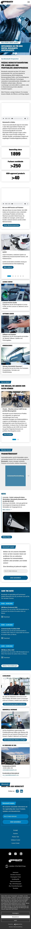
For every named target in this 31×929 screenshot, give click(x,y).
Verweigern (15, 913)
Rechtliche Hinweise (15, 874)
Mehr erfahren (8, 267)
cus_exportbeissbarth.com (11, 775)
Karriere (15, 833)
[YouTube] (10, 854)
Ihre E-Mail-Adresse (10, 571)
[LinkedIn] (21, 791)
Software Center (15, 840)
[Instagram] (17, 791)
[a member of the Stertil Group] (16, 866)
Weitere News (7, 537)
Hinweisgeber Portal (15, 877)
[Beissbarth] (15, 860)
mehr (15, 920)
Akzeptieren (15, 917)
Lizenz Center (15, 843)
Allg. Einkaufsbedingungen (15, 886)
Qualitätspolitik (15, 879)
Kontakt (15, 830)
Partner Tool (15, 836)
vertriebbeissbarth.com (10, 770)
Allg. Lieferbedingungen (15, 883)
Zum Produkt (8, 434)
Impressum (15, 872)
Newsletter (15, 888)
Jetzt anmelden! (15, 578)
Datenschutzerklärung (18, 926)
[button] (9, 276)
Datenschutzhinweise (15, 881)
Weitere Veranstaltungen (10, 665)
